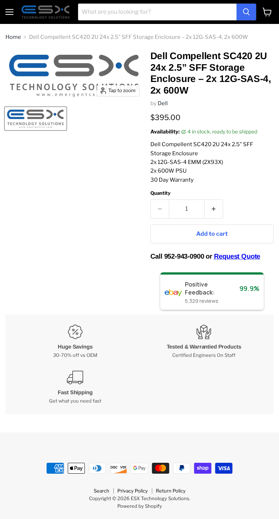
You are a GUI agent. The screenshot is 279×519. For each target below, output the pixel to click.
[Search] (246, 12)
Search (101, 491)
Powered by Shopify (139, 506)
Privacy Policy (132, 491)
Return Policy (171, 491)
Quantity (160, 193)
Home (13, 37)
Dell (163, 103)
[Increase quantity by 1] (214, 208)
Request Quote (237, 256)
